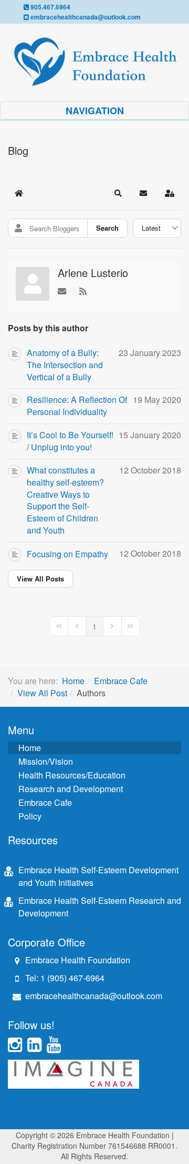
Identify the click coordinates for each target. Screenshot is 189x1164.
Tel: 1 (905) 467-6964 (64, 978)
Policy (29, 816)
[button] (118, 193)
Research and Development (70, 789)
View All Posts (40, 579)
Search (107, 228)
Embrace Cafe (121, 681)
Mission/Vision (45, 761)
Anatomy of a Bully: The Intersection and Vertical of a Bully (65, 365)
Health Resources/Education (71, 775)
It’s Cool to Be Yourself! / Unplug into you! (70, 441)
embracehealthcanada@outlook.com (85, 17)
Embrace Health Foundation (77, 960)
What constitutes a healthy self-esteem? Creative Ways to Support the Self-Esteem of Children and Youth (65, 500)
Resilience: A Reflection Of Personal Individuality (77, 406)
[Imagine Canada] (73, 1073)
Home (73, 681)
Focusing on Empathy (67, 554)
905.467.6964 (50, 7)
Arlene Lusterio (93, 272)
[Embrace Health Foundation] (94, 61)
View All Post (42, 693)
